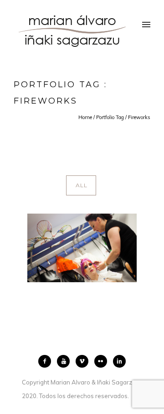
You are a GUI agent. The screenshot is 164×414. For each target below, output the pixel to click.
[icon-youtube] (65, 361)
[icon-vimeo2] (84, 361)
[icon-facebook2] (47, 361)
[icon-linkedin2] (119, 361)
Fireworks (139, 117)
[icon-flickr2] (103, 361)
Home (85, 117)
